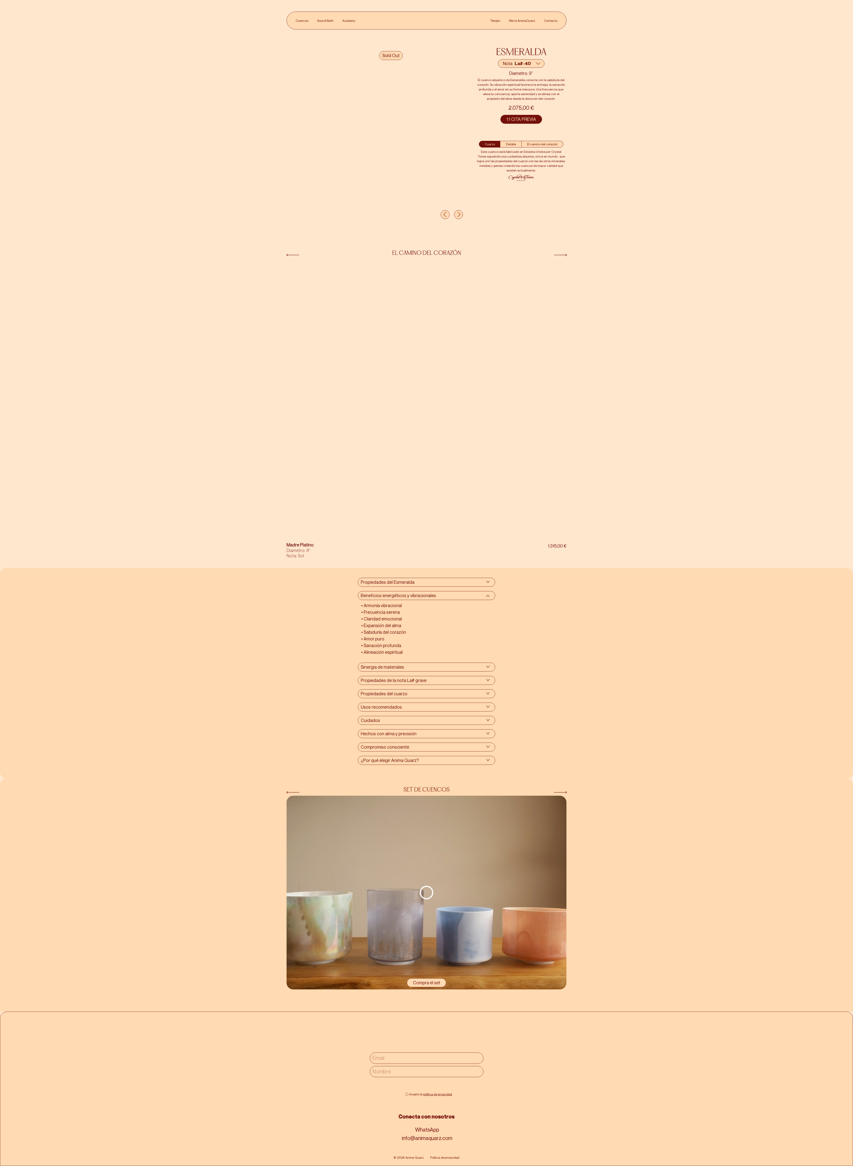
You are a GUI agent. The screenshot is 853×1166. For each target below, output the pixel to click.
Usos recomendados (381, 707)
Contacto (550, 21)
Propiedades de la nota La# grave (393, 680)
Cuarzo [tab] (490, 144)
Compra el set (426, 982)
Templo (495, 21)
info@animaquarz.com (427, 1138)
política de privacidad (437, 1094)
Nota (517, 63)
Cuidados (370, 720)
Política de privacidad (444, 1158)
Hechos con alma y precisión (389, 733)
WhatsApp (427, 1129)
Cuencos (302, 21)
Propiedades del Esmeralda (388, 582)
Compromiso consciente (385, 747)
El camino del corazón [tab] (542, 144)
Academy (348, 21)
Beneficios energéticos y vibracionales (398, 595)
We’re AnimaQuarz (522, 21)
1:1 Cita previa (521, 119)
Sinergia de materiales (382, 667)
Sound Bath (325, 21)
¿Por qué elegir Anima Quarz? (390, 760)
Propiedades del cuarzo (384, 693)
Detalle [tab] (511, 144)
